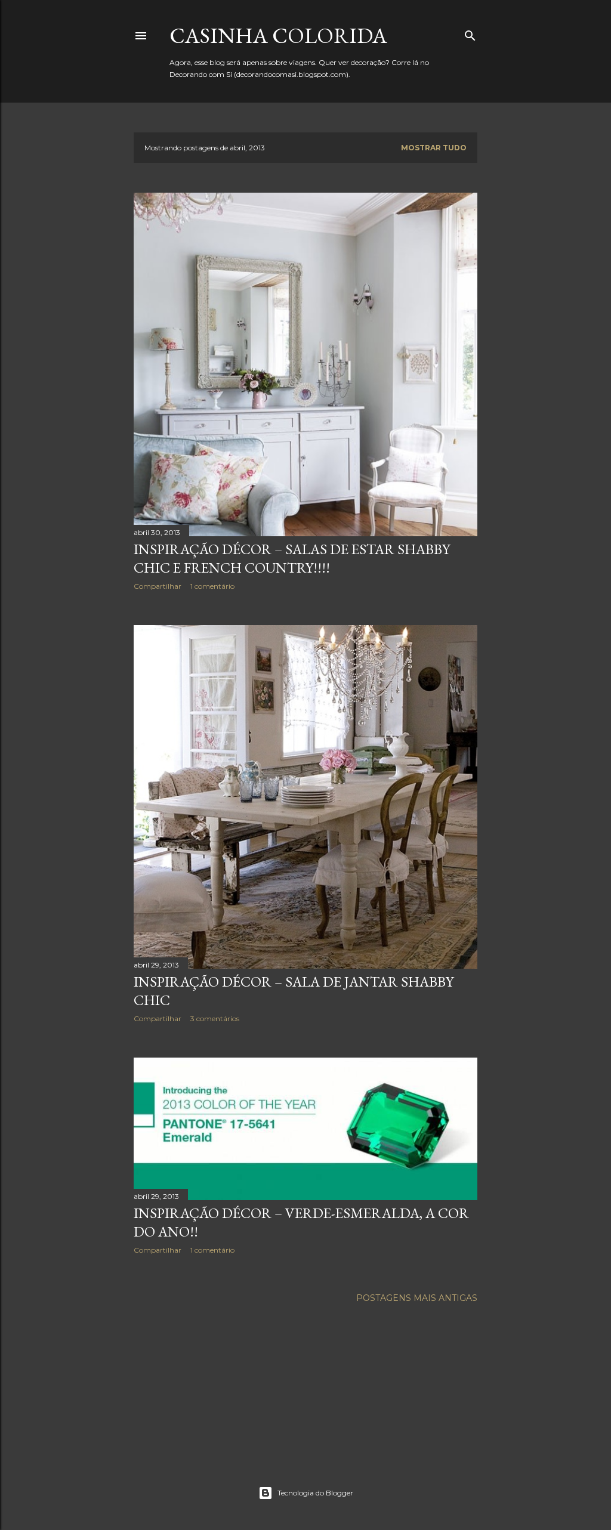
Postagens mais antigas (416, 1298)
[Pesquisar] (470, 33)
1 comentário (212, 586)
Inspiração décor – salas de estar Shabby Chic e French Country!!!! (292, 558)
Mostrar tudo (434, 147)
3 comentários (214, 1018)
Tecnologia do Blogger (315, 1492)
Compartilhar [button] (157, 586)
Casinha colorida (278, 35)
